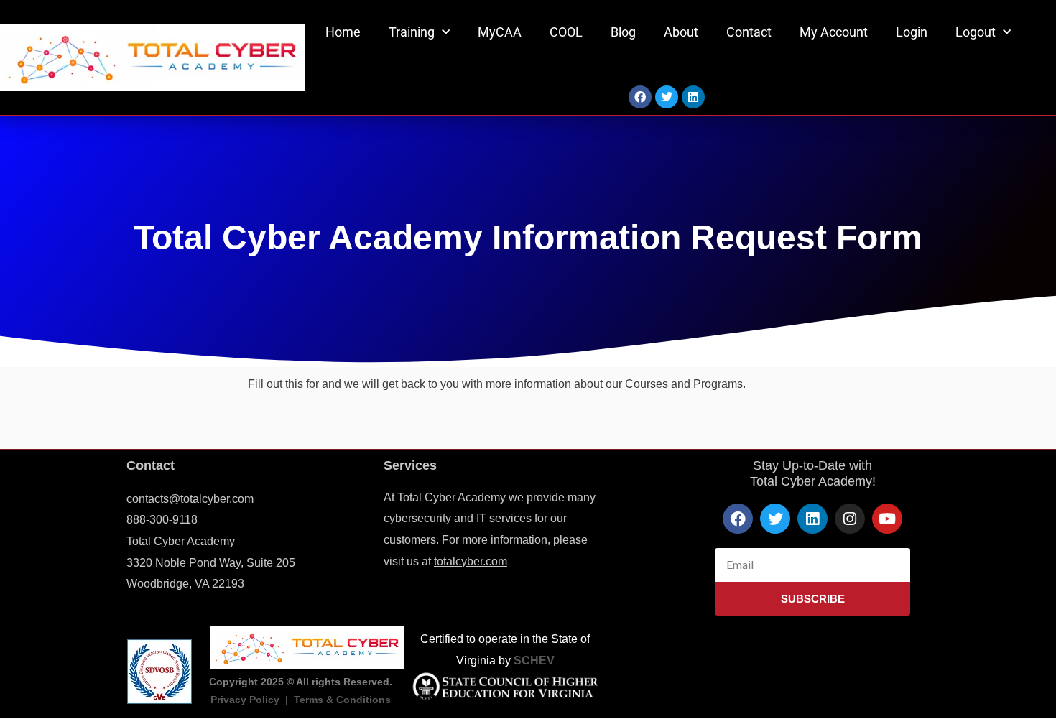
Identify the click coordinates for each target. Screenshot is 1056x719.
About (681, 32)
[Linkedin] (693, 96)
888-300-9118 (162, 520)
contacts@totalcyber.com (190, 499)
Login (911, 32)
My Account (834, 32)
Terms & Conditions (342, 699)
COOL (566, 32)
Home (343, 32)
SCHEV (534, 660)
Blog (623, 32)
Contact (749, 32)
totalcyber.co (466, 561)
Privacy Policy (244, 699)
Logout (975, 32)
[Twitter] (666, 96)
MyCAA (500, 32)
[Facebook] (640, 96)
